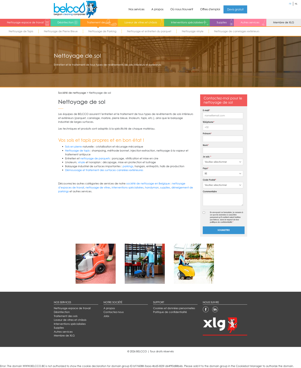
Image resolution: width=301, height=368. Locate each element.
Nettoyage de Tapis (21, 31)
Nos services (136, 9)
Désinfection (65, 22)
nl (296, 3)
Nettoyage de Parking (102, 31)
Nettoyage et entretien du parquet (149, 31)
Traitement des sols (99, 22)
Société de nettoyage (72, 92)
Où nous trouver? (181, 9)
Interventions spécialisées (187, 22)
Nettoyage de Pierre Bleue (61, 31)
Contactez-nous (113, 312)
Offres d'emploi (210, 9)
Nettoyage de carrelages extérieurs (236, 31)
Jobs (106, 316)
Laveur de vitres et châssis (141, 22)
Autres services (250, 22)
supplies (165, 187)
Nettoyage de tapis (77, 150)
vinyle (81, 162)
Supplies (222, 22)
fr (290, 3)
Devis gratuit (235, 9)
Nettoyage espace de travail (25, 22)
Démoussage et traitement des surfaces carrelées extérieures (104, 170)
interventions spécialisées (128, 187)
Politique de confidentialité (170, 312)
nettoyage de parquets (95, 158)
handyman (152, 187)
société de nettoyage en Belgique (148, 183)
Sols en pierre (73, 146)
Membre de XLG (283, 22)
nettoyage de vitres (98, 187)
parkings (128, 166)
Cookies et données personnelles (174, 308)
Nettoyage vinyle (192, 31)
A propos (157, 9)
